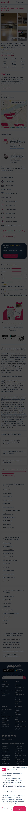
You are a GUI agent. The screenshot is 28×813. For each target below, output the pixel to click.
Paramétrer (7, 808)
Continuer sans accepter (20, 767)
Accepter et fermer (19, 808)
